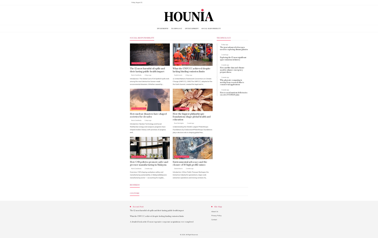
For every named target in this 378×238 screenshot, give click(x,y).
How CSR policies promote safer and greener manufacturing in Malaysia (149, 163)
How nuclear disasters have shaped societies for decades (148, 115)
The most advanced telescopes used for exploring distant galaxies (234, 48)
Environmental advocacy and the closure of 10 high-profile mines (190, 163)
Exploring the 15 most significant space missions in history (233, 58)
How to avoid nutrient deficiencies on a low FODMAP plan (233, 94)
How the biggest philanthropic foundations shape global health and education (192, 117)
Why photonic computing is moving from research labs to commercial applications (232, 82)
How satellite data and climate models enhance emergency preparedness (232, 70)
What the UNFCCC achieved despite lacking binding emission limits (191, 70)
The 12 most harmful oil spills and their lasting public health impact (147, 70)
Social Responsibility (138, 63)
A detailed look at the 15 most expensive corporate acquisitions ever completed (161, 222)
